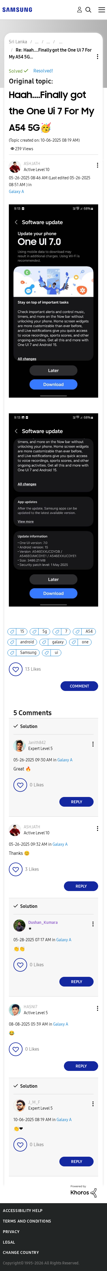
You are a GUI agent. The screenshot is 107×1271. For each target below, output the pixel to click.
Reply (76, 802)
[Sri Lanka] (17, 9)
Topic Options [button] (88, 56)
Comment (79, 686)
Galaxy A (16, 191)
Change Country (21, 1252)
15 (22, 631)
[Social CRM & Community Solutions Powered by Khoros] (83, 1191)
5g (45, 631)
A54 (89, 631)
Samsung (28, 652)
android (27, 642)
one (85, 642)
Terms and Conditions (27, 1221)
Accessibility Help (23, 1210)
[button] (88, 165)
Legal (9, 1242)
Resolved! (43, 71)
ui (56, 652)
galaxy (58, 642)
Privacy (11, 1231)
